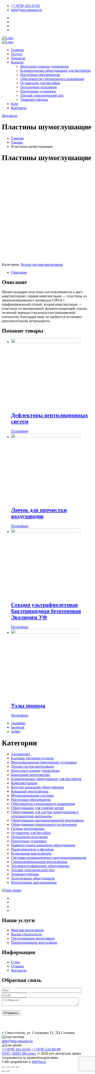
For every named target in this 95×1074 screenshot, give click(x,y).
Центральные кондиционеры (34, 882)
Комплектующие (24, 783)
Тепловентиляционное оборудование (40, 866)
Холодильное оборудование (33, 878)
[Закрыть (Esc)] (4, 1067)
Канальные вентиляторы (30, 775)
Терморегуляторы (34, 99)
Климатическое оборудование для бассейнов (55, 70)
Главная (17, 50)
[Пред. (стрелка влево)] (4, 1071)
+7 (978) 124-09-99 (46, 1049)
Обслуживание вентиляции (33, 938)
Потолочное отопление (38, 87)
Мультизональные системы (32, 795)
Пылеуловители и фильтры (32, 849)
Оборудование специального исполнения (44, 824)
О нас (15, 962)
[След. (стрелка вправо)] (8, 1071)
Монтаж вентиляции (27, 930)
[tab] (52, 272)
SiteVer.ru (39, 1062)
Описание (19, 272)
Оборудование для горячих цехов (37, 808)
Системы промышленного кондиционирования (48, 858)
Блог (14, 104)
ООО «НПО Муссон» (19, 1053)
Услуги (16, 54)
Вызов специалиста (26, 934)
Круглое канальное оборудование (37, 787)
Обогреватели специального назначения (52, 79)
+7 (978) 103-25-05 (25, 6)
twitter (15, 731)
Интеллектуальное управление (44, 66)
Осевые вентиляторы (28, 829)
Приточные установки (38, 91)
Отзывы (17, 966)
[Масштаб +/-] (17, 1067)
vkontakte (18, 723)
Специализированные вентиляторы (39, 862)
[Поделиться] (8, 1067)
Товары (17, 142)
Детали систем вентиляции (41, 264)
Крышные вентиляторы (29, 791)
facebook (17, 727)
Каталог (17, 62)
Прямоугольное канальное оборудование (43, 845)
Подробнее (19, 431)
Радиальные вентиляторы (31, 853)
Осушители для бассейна (40, 83)
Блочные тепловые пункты (32, 758)
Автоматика (20, 754)
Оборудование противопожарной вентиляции (47, 820)
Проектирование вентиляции (34, 942)
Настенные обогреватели (40, 75)
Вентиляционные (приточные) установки (44, 762)
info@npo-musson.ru (26, 10)
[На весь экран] (13, 1067)
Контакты (19, 108)
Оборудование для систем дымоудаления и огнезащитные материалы (44, 814)
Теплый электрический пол (42, 95)
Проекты (18, 58)
